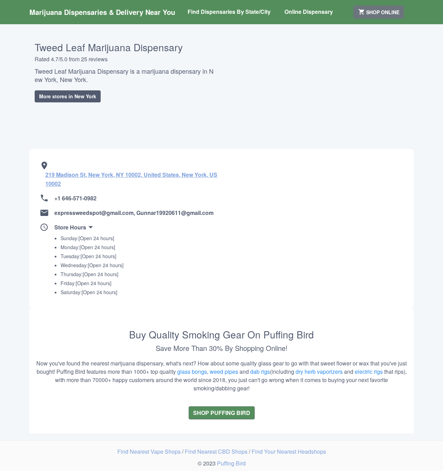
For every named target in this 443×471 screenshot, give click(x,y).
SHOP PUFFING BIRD (221, 413)
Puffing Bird (231, 463)
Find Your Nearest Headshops (289, 451)
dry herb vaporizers (319, 371)
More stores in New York (67, 96)
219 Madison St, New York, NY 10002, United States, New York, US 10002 (131, 179)
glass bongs (192, 371)
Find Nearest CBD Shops (217, 451)
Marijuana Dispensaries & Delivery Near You (102, 12)
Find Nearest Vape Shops (149, 451)
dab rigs (260, 371)
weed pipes (224, 371)
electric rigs (369, 371)
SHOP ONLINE (382, 12)
